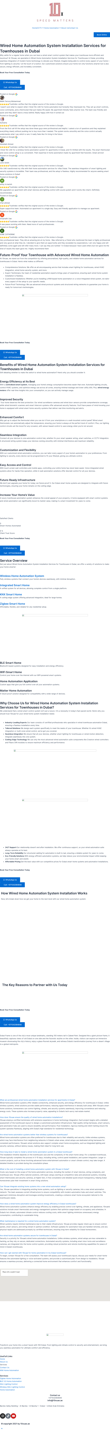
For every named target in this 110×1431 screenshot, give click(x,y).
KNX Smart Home (11, 594)
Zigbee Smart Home (12, 603)
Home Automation (51, 28)
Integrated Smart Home (15, 585)
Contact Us (73, 28)
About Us (65, 28)
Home (34, 28)
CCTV (39, 28)
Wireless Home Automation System (22, 576)
